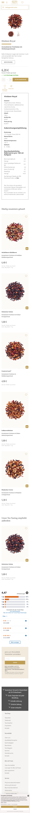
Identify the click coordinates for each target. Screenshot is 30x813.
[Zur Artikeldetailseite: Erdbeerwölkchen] (15, 410)
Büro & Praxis (9, 761)
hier (17, 178)
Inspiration (8, 725)
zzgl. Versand (13, 73)
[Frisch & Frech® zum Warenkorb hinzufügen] (27, 367)
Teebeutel (8, 720)
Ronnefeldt (8, 733)
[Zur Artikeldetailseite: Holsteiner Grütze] (15, 291)
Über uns (7, 738)
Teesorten (8, 718)
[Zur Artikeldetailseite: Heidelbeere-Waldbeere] (15, 232)
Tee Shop (7, 713)
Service (7, 778)
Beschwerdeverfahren (11, 788)
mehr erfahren (8, 62)
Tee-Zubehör (8, 723)
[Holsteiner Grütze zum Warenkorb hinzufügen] (27, 307)
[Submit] (3, 7)
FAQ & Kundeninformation (12, 782)
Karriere (7, 750)
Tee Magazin (8, 748)
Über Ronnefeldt (10, 765)
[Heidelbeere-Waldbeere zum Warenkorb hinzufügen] (27, 248)
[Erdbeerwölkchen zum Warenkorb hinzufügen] (27, 426)
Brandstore (8, 745)
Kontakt (7, 728)
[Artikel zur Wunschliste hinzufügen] (26, 216)
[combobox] (15, 7)
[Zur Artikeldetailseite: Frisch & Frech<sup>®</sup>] (15, 351)
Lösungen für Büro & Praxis (13, 768)
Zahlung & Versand (10, 785)
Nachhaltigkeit (9, 743)
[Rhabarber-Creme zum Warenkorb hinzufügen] (27, 485)
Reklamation (8, 790)
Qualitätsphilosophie (11, 740)
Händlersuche (9, 753)
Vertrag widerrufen (11, 793)
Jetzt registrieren (9, 770)
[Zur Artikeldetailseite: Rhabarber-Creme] (15, 469)
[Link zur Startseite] (14, 2)
